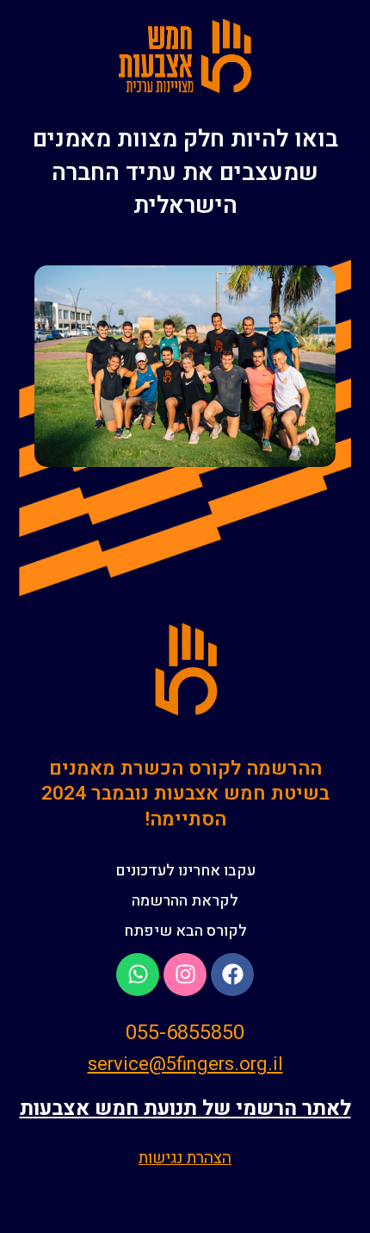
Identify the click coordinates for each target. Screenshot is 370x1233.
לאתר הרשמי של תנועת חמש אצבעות (185, 1108)
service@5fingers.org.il (185, 1064)
